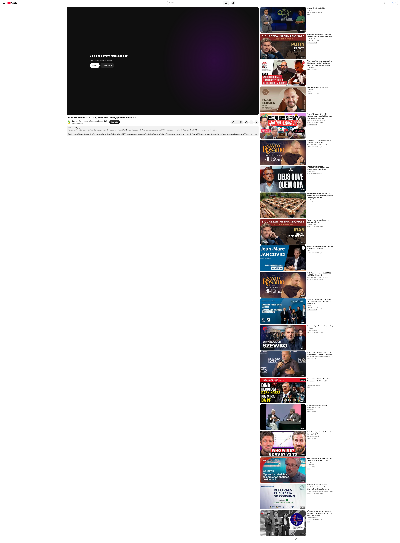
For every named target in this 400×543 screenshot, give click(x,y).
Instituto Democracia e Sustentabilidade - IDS (89, 121)
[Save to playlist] (251, 122)
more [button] (255, 134)
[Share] (246, 122)
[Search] (226, 3)
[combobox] (195, 3)
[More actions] (256, 122)
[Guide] (3, 3)
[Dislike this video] (241, 122)
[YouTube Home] (12, 3)
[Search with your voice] (233, 3)
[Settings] (384, 3)
